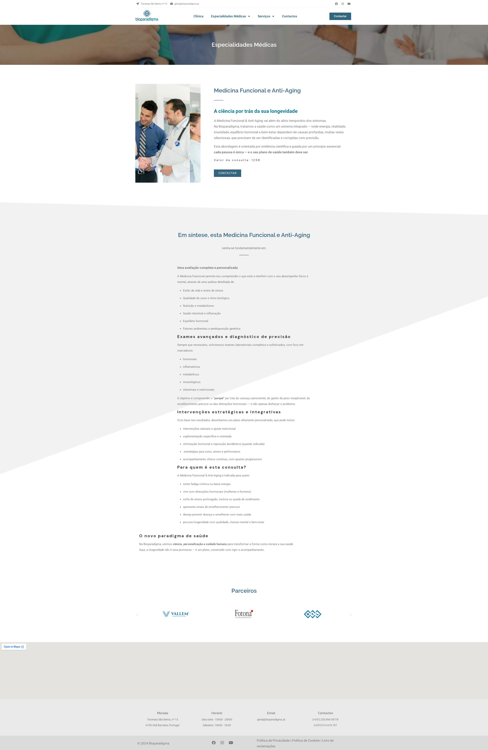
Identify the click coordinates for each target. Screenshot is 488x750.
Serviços (264, 16)
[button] (137, 615)
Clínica (198, 16)
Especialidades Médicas (228, 16)
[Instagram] (342, 3)
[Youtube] (349, 3)
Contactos (289, 16)
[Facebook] (336, 3)
